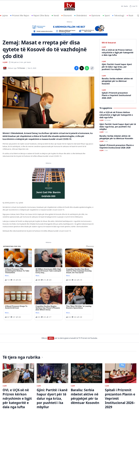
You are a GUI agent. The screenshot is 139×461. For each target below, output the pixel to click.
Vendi (56, 15)
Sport (107, 15)
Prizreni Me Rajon (20, 15)
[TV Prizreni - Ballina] (69, 6)
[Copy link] (92, 68)
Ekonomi (67, 15)
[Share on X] (81, 68)
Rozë (131, 15)
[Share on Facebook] (76, 68)
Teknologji (119, 15)
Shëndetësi (81, 15)
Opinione (95, 15)
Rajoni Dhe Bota (41, 15)
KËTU (51, 338)
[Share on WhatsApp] (87, 68)
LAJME (5, 62)
